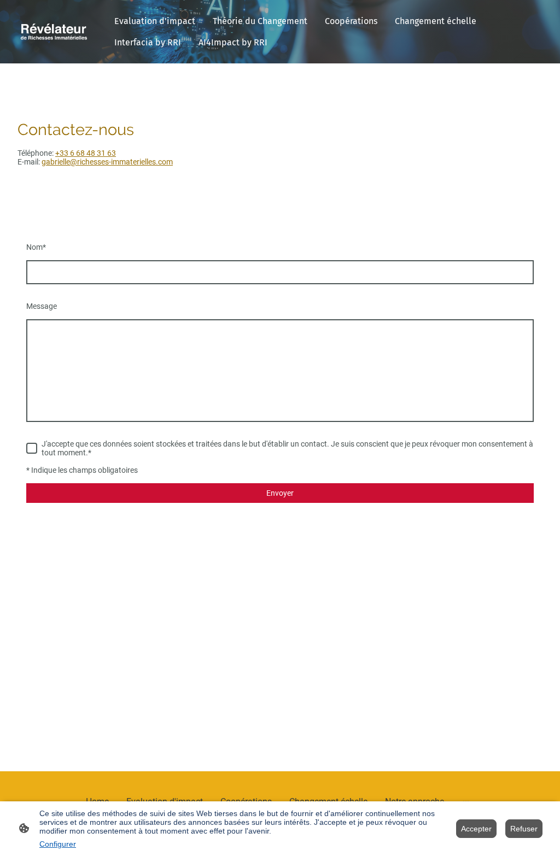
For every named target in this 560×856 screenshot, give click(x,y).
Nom (36, 247)
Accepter (476, 828)
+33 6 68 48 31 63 (85, 153)
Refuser (524, 828)
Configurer (57, 844)
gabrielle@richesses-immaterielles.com (107, 161)
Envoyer (280, 493)
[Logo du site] (54, 31)
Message (41, 306)
